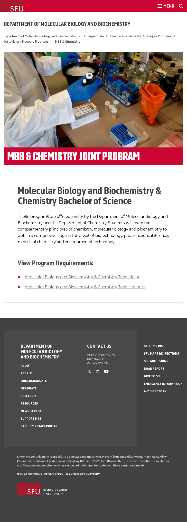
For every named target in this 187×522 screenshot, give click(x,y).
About (26, 366)
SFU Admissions (156, 361)
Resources (29, 403)
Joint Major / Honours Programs (26, 41)
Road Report (154, 369)
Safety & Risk (154, 346)
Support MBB (31, 418)
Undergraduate (93, 36)
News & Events (32, 411)
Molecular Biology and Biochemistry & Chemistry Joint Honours (85, 287)
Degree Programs (159, 36)
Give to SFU (152, 376)
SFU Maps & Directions (161, 353)
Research (28, 396)
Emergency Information (163, 384)
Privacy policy (53, 474)
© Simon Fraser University (82, 474)
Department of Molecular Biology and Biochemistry (67, 23)
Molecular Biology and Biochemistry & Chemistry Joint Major (82, 277)
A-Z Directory (155, 391)
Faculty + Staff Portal (39, 426)
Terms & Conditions (29, 474)
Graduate (29, 388)
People (26, 373)
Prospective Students (125, 36)
